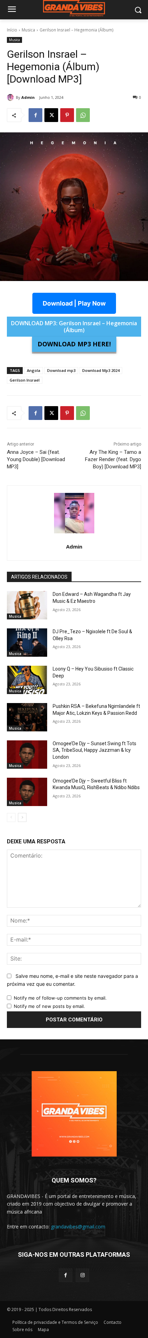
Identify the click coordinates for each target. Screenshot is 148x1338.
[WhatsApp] (83, 115)
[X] (51, 115)
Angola (33, 370)
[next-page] (22, 817)
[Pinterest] (67, 115)
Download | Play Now (74, 303)
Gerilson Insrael (25, 380)
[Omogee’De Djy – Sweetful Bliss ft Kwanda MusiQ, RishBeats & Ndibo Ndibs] (27, 792)
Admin (28, 97)
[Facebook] (35, 115)
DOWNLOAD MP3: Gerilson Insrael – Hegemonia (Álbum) (74, 326)
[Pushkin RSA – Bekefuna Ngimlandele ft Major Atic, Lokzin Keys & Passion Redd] (27, 717)
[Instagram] (82, 1275)
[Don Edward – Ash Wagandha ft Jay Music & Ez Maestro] (27, 605)
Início (12, 30)
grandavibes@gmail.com (78, 1226)
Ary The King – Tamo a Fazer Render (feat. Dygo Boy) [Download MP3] (113, 459)
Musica (28, 30)
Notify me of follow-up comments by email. (60, 998)
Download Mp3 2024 (100, 370)
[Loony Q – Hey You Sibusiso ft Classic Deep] (27, 680)
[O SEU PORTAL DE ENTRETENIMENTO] (74, 8)
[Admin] (11, 97)
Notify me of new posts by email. (49, 1006)
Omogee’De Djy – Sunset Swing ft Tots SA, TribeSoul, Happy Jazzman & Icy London (94, 750)
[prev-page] (11, 817)
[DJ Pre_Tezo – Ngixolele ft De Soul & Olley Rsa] (27, 642)
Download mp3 (61, 370)
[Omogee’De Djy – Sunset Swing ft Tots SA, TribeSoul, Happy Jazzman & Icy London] (27, 754)
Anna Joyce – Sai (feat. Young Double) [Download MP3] (36, 459)
